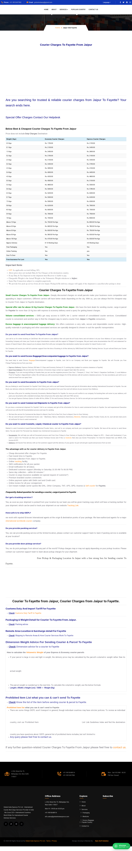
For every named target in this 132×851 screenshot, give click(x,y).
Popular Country (78, 9)
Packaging (86, 813)
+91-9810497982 (15, 2)
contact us (119, 747)
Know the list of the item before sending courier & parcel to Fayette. (51, 702)
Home (46, 9)
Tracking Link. (73, 505)
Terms (48, 841)
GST (10, 270)
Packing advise (21, 624)
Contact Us (93, 9)
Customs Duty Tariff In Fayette (28, 613)
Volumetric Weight (34, 652)
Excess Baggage (88, 820)
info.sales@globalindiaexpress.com (57, 816)
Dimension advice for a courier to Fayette (37, 646)
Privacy (54, 841)
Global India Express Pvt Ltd (35, 841)
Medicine (77, 417)
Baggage (32, 360)
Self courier (90, 486)
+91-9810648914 (69, 772)
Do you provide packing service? (21, 528)
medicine (68, 438)
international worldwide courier (19, 521)
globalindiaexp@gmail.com (43, 2)
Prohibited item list (16, 707)
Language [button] (106, 2)
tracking (18, 461)
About (54, 9)
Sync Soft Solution (102, 841)
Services (63, 9)
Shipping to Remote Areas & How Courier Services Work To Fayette (44, 635)
